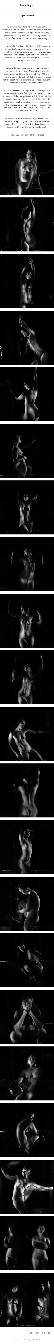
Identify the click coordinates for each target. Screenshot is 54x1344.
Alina (40, 118)
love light (27, 5)
